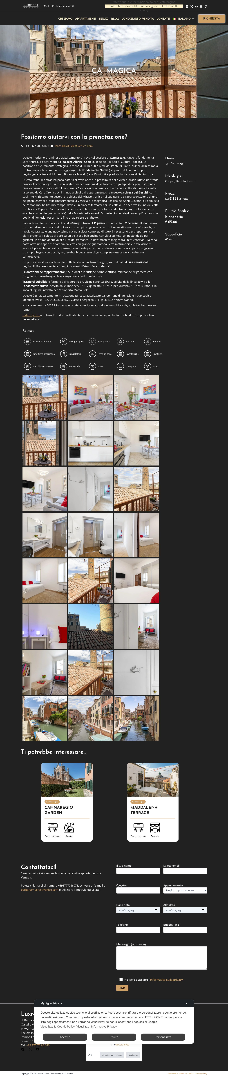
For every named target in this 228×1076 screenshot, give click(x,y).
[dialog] (114, 1021)
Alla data (169, 905)
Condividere (133, 1055)
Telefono (122, 925)
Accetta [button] (65, 1037)
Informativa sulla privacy (166, 980)
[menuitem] (183, 18)
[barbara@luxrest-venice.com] (72, 146)
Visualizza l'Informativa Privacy (96, 1026)
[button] (211, 19)
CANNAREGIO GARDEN (59, 810)
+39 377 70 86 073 (38, 1045)
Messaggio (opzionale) (131, 944)
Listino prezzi (31, 315)
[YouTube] (196, 6)
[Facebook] (187, 6)
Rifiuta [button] (114, 1037)
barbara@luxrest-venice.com (39, 890)
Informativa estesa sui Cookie (181, 1073)
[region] (114, 806)
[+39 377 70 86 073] (35, 146)
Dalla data (123, 905)
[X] (191, 6)
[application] (192, 18)
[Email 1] (201, 6)
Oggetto (121, 885)
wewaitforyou (122, 1044)
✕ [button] (186, 1003)
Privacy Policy (201, 1073)
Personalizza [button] (163, 1037)
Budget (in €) (171, 925)
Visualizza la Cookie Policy (57, 1026)
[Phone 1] (205, 6)
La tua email (171, 865)
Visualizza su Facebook (112, 1055)
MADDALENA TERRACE (143, 810)
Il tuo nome (124, 865)
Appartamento (173, 885)
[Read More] (67, 780)
